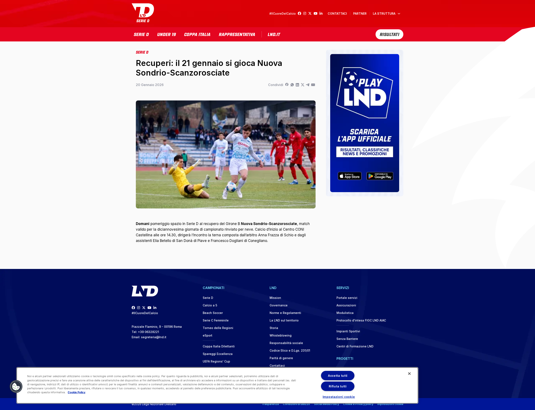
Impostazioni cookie (390, 404)
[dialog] (217, 385)
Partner (360, 13)
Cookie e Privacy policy (358, 404)
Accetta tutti (338, 375)
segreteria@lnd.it (153, 337)
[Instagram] (305, 13)
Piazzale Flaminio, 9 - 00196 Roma (157, 326)
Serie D (141, 33)
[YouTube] (317, 13)
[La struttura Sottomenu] (398, 13)
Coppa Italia (197, 33)
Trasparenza (270, 404)
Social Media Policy (326, 404)
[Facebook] (300, 13)
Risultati (389, 33)
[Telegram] (307, 85)
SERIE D (142, 52)
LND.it (274, 33)
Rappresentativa (237, 33)
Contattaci (337, 13)
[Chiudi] (409, 373)
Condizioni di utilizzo (296, 404)
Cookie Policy (76, 392)
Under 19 (166, 33)
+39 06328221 (148, 332)
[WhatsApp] (292, 85)
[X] (302, 85)
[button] (16, 386)
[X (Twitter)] (311, 13)
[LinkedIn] (322, 13)
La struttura (384, 13)
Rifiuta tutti (337, 386)
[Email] (313, 85)
